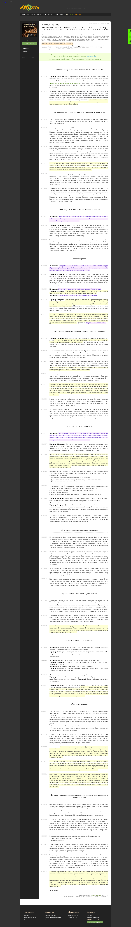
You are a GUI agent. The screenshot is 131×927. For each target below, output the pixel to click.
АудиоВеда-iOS (72, 917)
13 (98, 27)
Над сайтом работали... (30, 917)
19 (47, 29)
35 (83, 29)
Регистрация (78, 14)
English (2, 2)
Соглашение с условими (30, 920)
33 (79, 29)
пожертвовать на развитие (95, 922)
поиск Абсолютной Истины (57, 43)
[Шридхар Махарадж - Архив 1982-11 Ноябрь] (29, 37)
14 (100, 27)
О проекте (26, 915)
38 (90, 29)
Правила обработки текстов (52, 920)
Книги (56, 14)
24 (58, 29)
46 (42, 31)
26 (63, 29)
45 (107, 29)
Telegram (89, 915)
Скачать (30, 43)
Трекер (61, 14)
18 (44, 29)
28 (67, 29)
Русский (7, 2)
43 (102, 29)
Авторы (39, 14)
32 (77, 29)
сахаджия (70, 43)
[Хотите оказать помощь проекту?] (129, 36)
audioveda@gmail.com (93, 917)
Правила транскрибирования (53, 917)
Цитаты (25, 51)
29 (70, 29)
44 (104, 29)
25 (60, 29)
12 (96, 27)
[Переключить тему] (11, 1)
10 (91, 27)
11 (94, 27)
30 (72, 29)
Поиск (66, 14)
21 (51, 29)
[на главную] (29, 10)
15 (103, 27)
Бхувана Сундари (80, 896)
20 (49, 29)
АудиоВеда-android (73, 915)
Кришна (44, 43)
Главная (23, 14)
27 (65, 29)
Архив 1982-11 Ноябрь (61, 27)
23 (56, 29)
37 (88, 29)
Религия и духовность (78, 46)
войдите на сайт (91, 56)
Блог (28, 14)
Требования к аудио (50, 915)
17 (42, 29)
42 (100, 29)
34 (81, 29)
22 (54, 29)
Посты (44, 14)
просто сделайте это (87, 58)
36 (86, 29)
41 (97, 29)
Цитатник (50, 14)
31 (74, 29)
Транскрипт (26, 48)
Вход (71, 14)
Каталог (33, 14)
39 (93, 29)
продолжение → (54, 890)
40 (95, 29)
